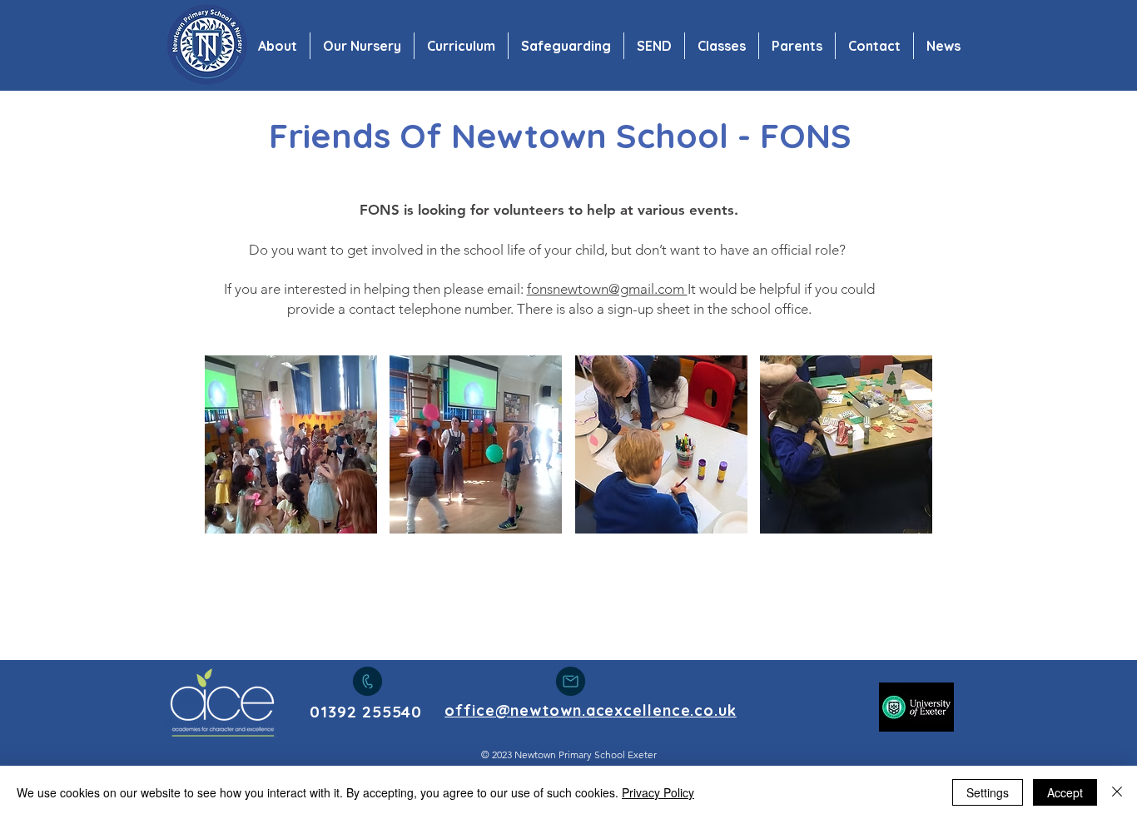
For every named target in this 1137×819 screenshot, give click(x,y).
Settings (987, 792)
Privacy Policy (658, 792)
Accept (1065, 792)
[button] (291, 444)
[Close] (1117, 792)
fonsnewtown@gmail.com (607, 288)
